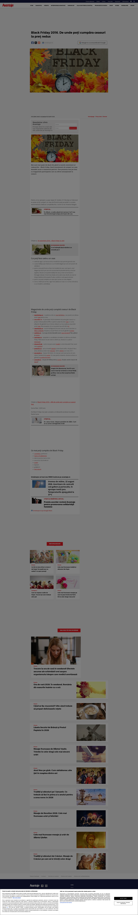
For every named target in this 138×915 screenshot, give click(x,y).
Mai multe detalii (17, 897)
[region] (69, 902)
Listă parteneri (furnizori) (66, 902)
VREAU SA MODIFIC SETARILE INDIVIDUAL (123, 903)
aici (7, 907)
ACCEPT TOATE (123, 898)
